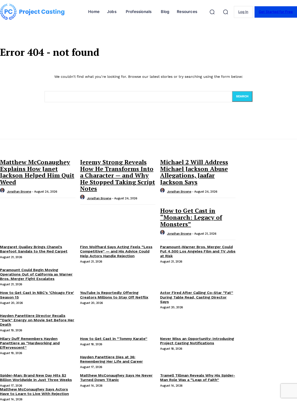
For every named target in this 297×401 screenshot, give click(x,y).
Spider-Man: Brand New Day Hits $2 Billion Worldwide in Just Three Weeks (36, 377)
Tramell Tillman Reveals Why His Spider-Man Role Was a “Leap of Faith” (197, 377)
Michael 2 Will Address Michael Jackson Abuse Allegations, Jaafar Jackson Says (194, 172)
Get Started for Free (276, 12)
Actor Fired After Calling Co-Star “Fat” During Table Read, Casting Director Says (196, 297)
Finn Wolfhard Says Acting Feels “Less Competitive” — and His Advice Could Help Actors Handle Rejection (116, 251)
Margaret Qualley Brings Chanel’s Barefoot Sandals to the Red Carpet (34, 249)
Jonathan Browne (19, 191)
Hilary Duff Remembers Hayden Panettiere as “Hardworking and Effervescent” (30, 343)
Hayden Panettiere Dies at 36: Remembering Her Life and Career (111, 359)
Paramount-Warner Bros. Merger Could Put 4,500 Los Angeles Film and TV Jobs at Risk (198, 251)
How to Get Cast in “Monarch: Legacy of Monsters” (191, 217)
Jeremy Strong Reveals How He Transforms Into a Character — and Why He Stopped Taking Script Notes (117, 175)
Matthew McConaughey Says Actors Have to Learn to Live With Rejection (34, 391)
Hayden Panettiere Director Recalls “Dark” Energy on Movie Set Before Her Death (37, 320)
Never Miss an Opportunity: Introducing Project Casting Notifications (197, 340)
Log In (243, 12)
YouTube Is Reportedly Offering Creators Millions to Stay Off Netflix (114, 294)
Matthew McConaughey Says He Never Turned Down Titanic (116, 377)
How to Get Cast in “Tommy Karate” (113, 338)
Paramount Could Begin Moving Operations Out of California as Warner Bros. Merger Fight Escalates (36, 274)
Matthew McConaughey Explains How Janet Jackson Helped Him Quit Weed (37, 172)
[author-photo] (3, 191)
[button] (212, 11)
